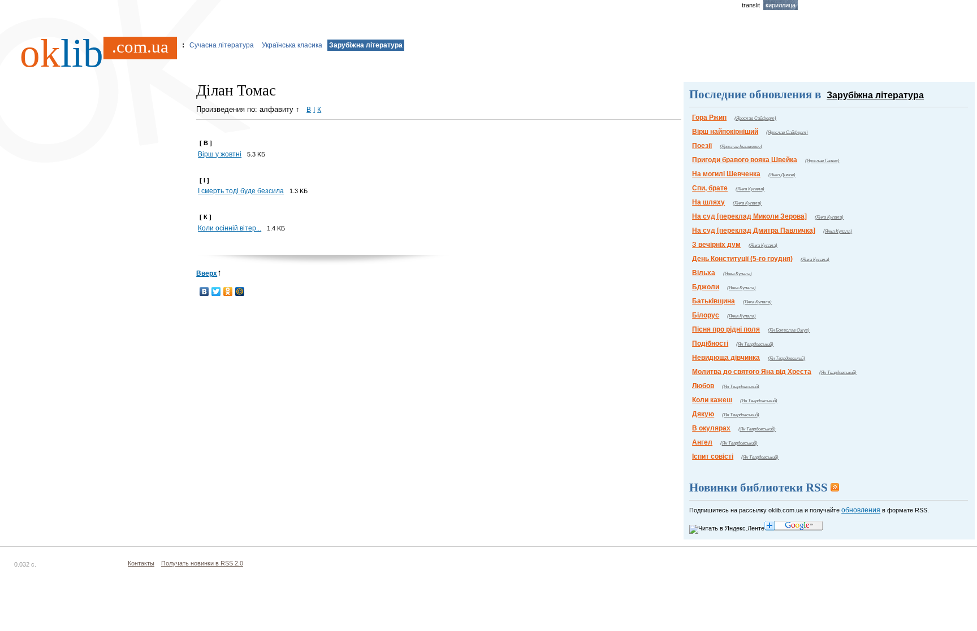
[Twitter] (216, 291)
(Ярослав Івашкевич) (741, 146)
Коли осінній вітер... (229, 228)
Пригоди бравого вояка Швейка (744, 160)
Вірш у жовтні (219, 154)
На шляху (708, 202)
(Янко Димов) (782, 174)
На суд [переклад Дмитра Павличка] (753, 230)
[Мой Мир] (240, 291)
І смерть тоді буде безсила (241, 191)
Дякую (703, 414)
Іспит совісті (712, 456)
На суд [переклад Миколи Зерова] (749, 216)
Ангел (702, 442)
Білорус (705, 315)
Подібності (710, 343)
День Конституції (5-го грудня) (742, 259)
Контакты (141, 563)
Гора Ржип (709, 117)
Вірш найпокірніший (725, 132)
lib (94, 53)
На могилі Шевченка (726, 174)
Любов (703, 386)
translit (751, 5)
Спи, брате (710, 188)
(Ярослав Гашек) (822, 160)
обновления (860, 510)
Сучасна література (221, 45)
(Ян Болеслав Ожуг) (789, 330)
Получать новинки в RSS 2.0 (202, 563)
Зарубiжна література (366, 45)
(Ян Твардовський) (754, 344)
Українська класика (292, 45)
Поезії (702, 146)
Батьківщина (713, 301)
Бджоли (705, 287)
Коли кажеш (712, 400)
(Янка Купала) (750, 189)
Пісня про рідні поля (726, 329)
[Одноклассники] (228, 291)
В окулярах (711, 428)
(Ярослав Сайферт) (755, 118)
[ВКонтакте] (204, 291)
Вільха (703, 273)
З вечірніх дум (716, 245)
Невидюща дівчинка (726, 358)
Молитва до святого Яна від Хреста (751, 372)
